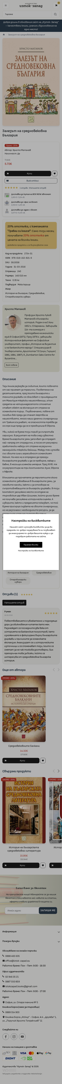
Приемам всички (31, 545)
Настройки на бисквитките (31, 550)
